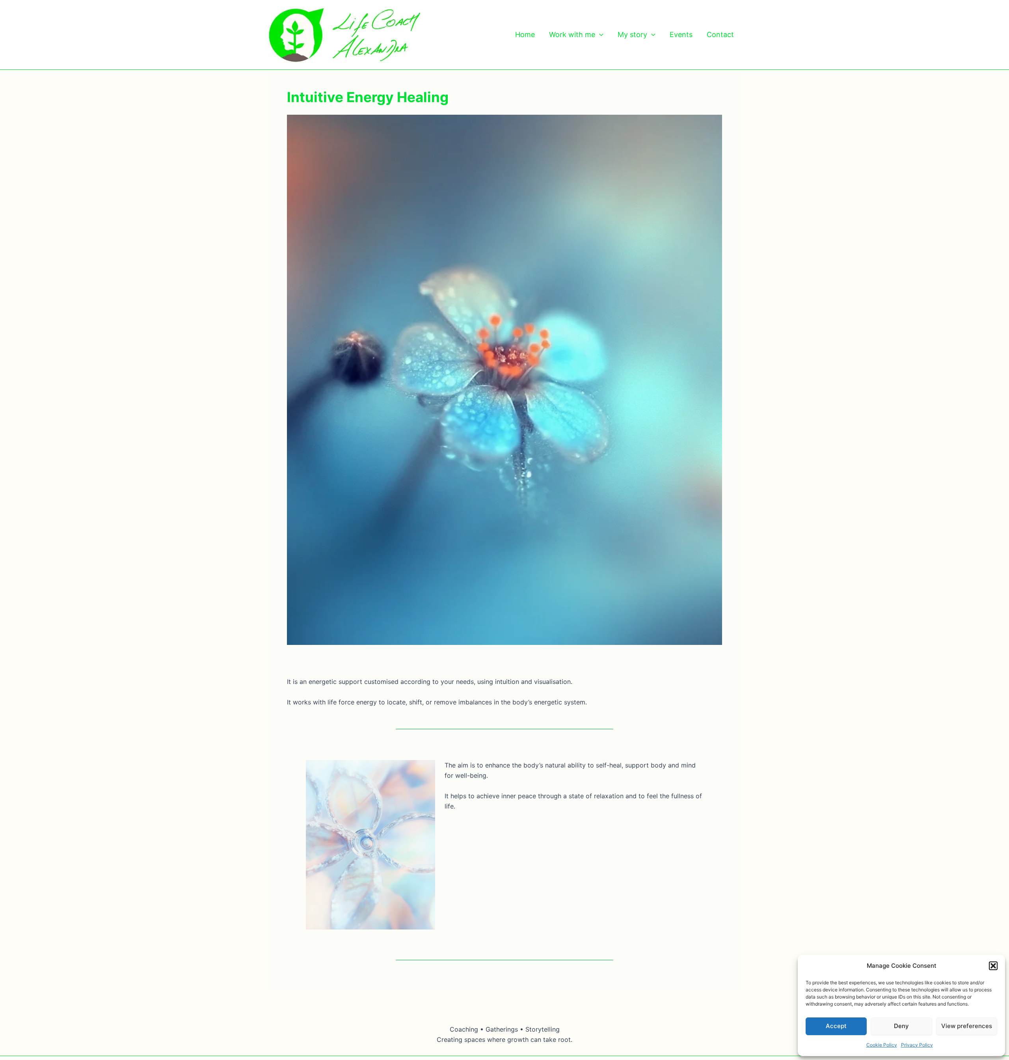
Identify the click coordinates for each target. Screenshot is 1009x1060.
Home (525, 34)
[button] (993, 966)
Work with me (572, 34)
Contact (720, 34)
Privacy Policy (917, 1045)
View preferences (966, 1026)
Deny (901, 1026)
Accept (836, 1026)
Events (681, 34)
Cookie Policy (881, 1045)
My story (632, 34)
